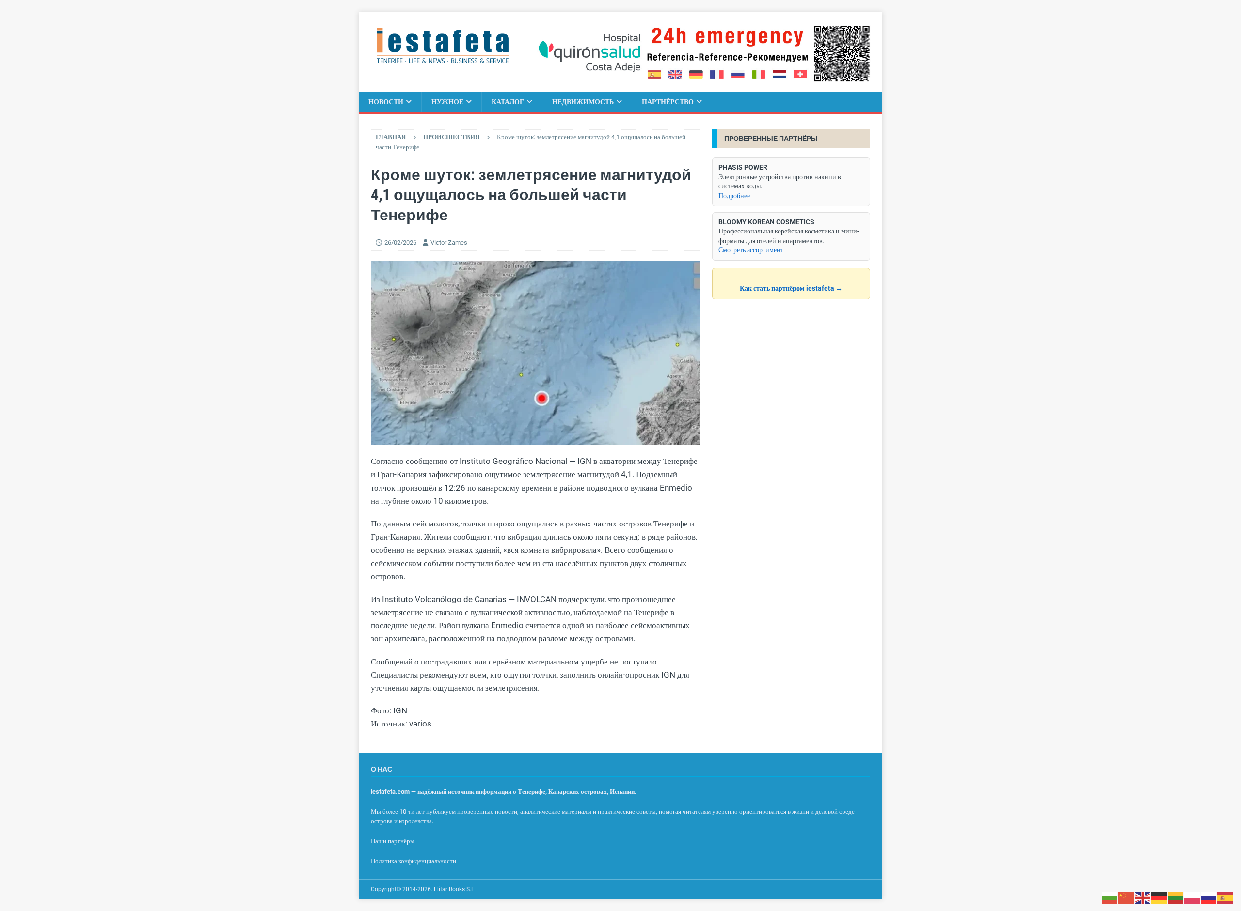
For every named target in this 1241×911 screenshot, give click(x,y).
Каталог (508, 102)
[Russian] (1209, 897)
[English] (1143, 897)
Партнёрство (668, 102)
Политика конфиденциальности (413, 861)
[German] (1159, 897)
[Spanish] (1225, 897)
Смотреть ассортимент (750, 250)
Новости (385, 102)
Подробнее (734, 196)
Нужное (447, 102)
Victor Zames (448, 242)
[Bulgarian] (1110, 897)
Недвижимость (583, 102)
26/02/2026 (400, 242)
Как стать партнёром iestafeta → (791, 288)
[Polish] (1192, 897)
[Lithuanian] (1176, 897)
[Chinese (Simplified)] (1126, 897)
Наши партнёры (392, 841)
